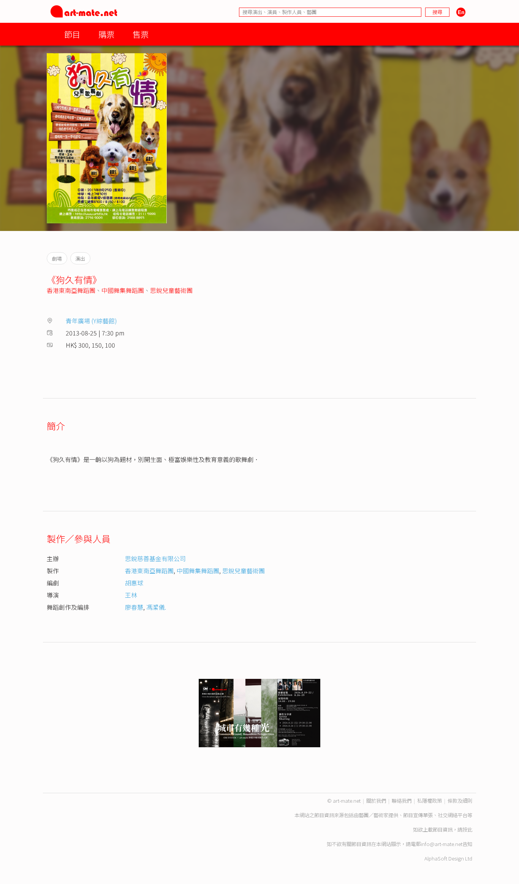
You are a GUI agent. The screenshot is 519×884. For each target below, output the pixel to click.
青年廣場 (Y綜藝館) (91, 320)
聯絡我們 (401, 800)
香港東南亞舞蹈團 (71, 290)
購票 (106, 34)
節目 (72, 34)
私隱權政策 (429, 800)
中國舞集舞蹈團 (122, 290)
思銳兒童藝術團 (171, 290)
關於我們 (376, 800)
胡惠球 (134, 582)
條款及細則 (460, 800)
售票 (141, 34)
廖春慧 (134, 607)
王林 (131, 594)
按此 (467, 829)
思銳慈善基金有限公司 (155, 558)
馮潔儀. (156, 607)
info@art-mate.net (441, 844)
